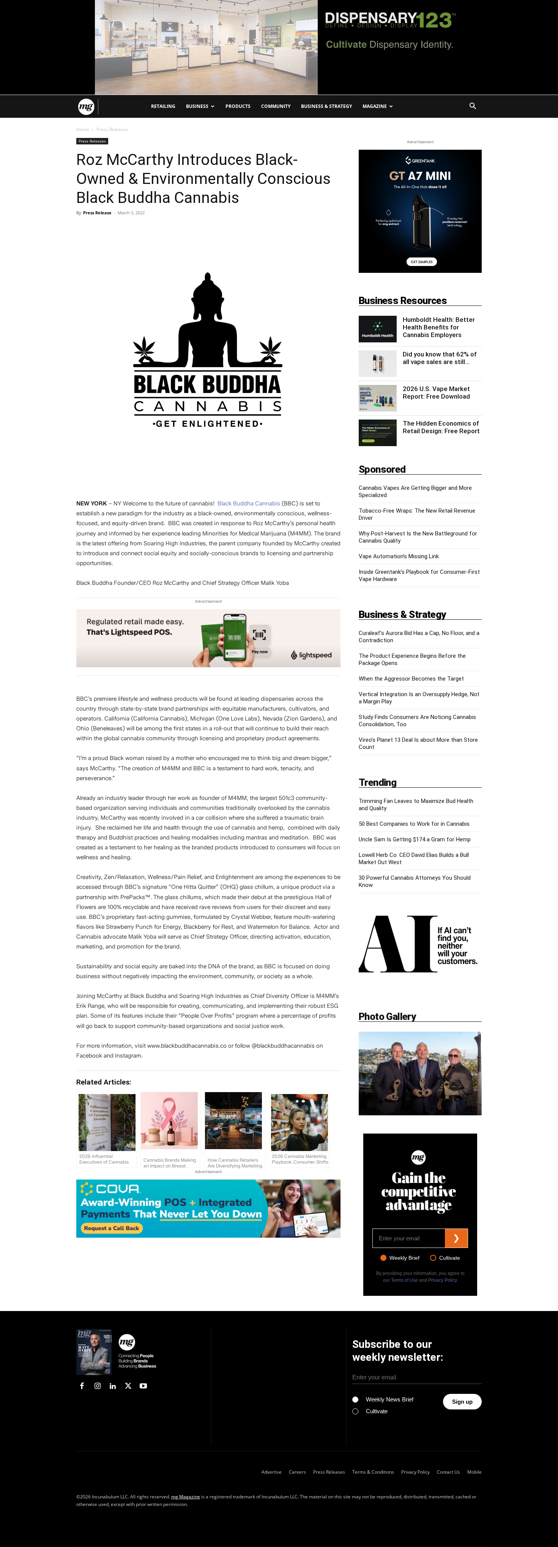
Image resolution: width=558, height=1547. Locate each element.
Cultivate (449, 1258)
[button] (472, 107)
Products (238, 106)
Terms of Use (404, 1280)
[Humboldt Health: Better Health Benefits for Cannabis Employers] (378, 329)
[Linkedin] (112, 1386)
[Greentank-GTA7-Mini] (420, 211)
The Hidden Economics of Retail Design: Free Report (441, 427)
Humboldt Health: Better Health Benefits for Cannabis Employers (439, 327)
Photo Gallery (387, 1016)
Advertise (272, 1472)
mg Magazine (185, 1496)
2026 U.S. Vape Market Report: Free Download (436, 392)
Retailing (163, 106)
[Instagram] (97, 1386)
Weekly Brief (404, 1258)
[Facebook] (82, 1386)
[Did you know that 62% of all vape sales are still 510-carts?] (378, 363)
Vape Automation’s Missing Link (399, 556)
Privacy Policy (442, 1280)
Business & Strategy (326, 106)
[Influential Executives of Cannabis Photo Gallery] (420, 1073)
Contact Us (448, 1472)
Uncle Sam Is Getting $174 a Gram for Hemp (415, 839)
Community (275, 106)
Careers (297, 1472)
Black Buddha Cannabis (249, 503)
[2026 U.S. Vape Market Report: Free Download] (378, 398)
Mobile (474, 1472)
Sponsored (382, 469)
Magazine (375, 106)
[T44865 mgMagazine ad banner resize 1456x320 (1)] (208, 642)
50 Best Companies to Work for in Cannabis (414, 823)
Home (82, 129)
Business (197, 106)
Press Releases (92, 141)
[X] (128, 1386)
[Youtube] (143, 1386)
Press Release (97, 212)
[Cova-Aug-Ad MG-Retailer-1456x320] (208, 1209)
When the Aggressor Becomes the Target (411, 678)
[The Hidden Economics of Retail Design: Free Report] (378, 433)
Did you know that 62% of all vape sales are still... (440, 358)
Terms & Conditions (373, 1472)
